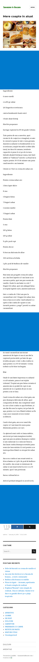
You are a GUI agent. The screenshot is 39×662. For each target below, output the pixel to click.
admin (5, 534)
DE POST (8, 618)
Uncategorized (11, 635)
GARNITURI (9, 624)
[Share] (17, 527)
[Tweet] (30, 527)
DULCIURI (23, 534)
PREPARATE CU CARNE (14, 627)
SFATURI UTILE (11, 632)
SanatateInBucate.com (25, 656)
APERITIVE (9, 613)
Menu (33, 7)
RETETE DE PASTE (12, 629)
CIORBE (8, 616)
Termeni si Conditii (9, 656)
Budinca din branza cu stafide (17, 580)
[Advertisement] (19, 70)
